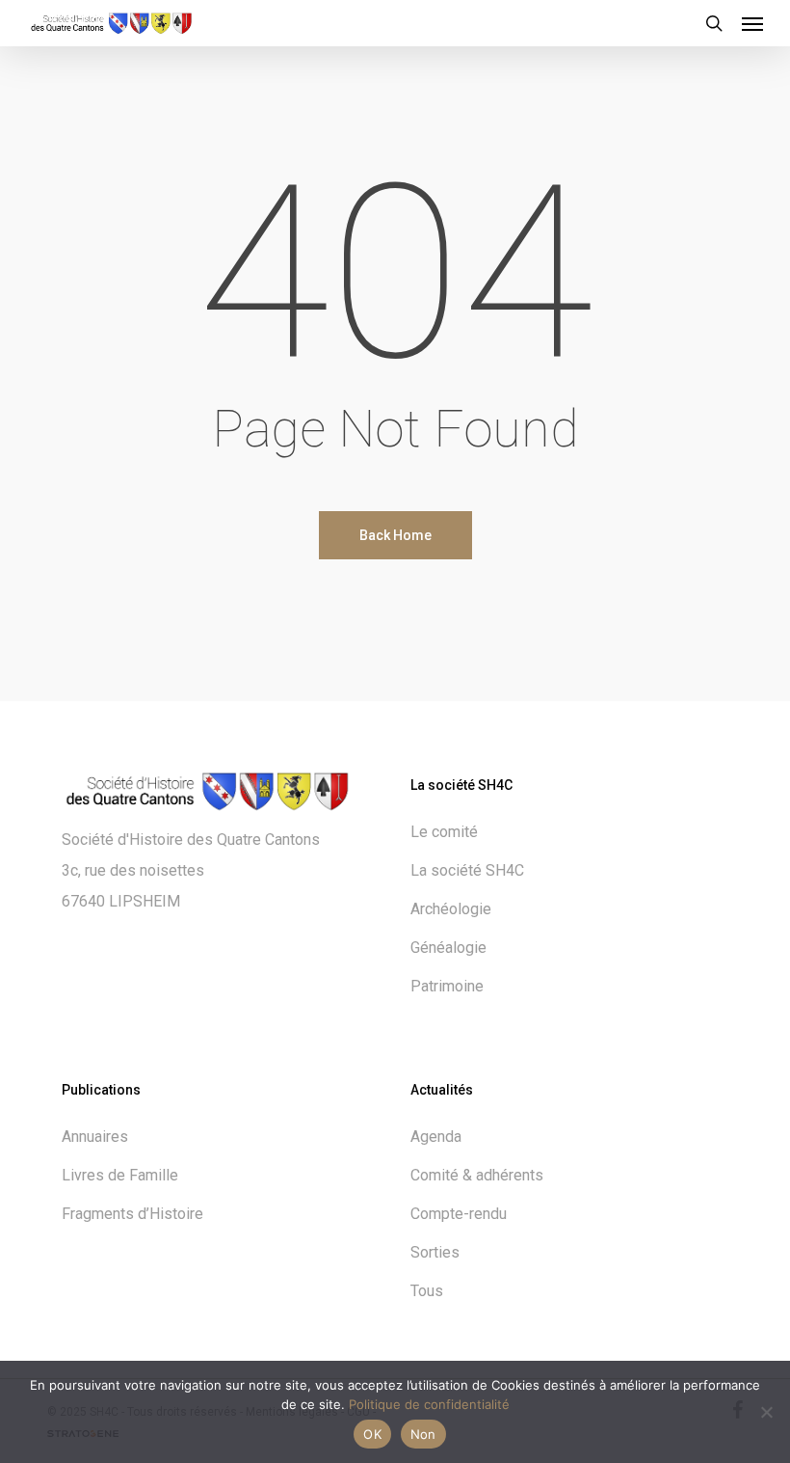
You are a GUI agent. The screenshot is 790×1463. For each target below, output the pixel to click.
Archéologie (450, 909)
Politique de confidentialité (429, 1404)
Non (423, 1434)
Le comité (444, 832)
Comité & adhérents (476, 1175)
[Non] (766, 1412)
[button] (752, 23)
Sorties (435, 1252)
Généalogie (448, 947)
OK (372, 1434)
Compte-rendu (458, 1214)
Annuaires (95, 1136)
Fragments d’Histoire (132, 1214)
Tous (426, 1291)
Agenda (435, 1136)
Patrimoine (447, 986)
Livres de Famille (120, 1175)
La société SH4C (467, 870)
